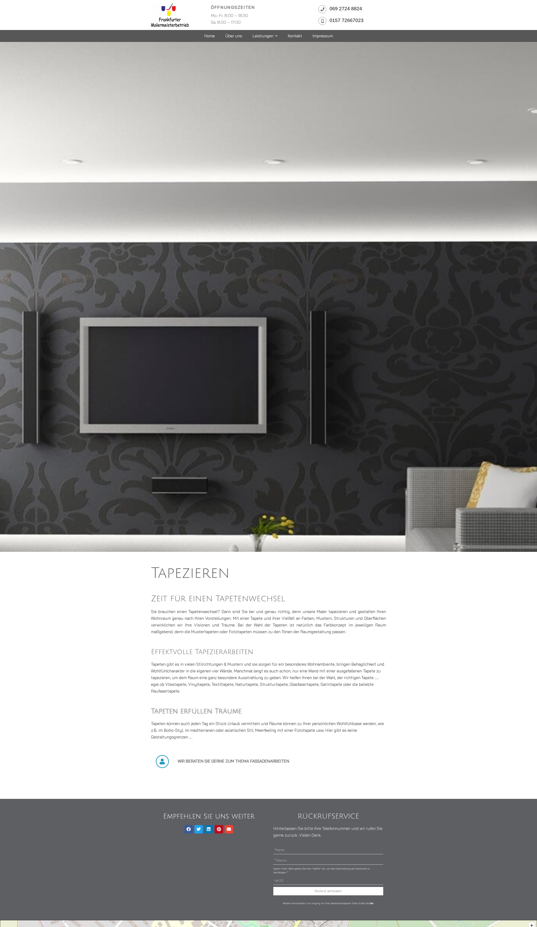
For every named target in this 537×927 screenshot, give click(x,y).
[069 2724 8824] (322, 9)
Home (209, 35)
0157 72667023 (347, 20)
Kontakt (295, 35)
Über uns (233, 35)
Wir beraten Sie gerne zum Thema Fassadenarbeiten (233, 761)
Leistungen (263, 35)
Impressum (323, 35)
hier (371, 903)
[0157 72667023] (322, 21)
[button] (265, 36)
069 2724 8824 (346, 8)
